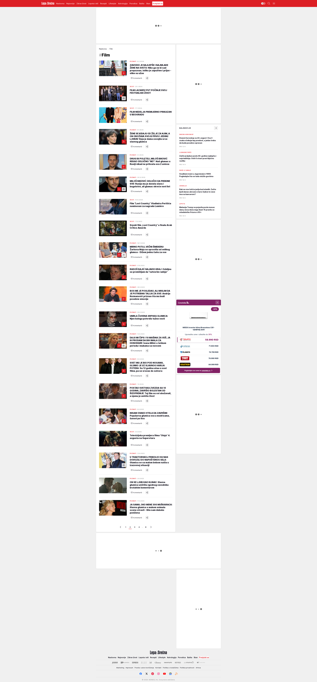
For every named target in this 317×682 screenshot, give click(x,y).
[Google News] (170, 673)
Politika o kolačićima (170, 668)
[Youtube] (164, 673)
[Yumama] (189, 662)
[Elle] (143, 662)
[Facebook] (140, 673)
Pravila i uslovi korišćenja (144, 668)
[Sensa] (178, 662)
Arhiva (198, 668)
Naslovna (103, 49)
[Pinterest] (152, 673)
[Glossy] (158, 662)
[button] (136, 78)
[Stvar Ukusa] (201, 662)
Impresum (129, 668)
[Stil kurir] (150, 662)
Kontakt (158, 668)
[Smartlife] (168, 662)
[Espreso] (135, 662)
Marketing (120, 668)
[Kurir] (115, 662)
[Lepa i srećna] (48, 3)
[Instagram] (158, 673)
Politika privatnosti (187, 668)
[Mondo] (125, 662)
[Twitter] (146, 673)
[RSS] (176, 673)
